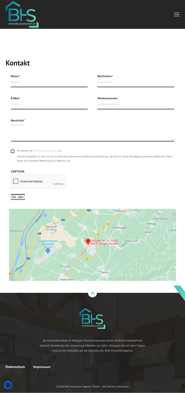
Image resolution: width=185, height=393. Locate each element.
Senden (17, 197)
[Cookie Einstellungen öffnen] (8, 388)
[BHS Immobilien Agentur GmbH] (22, 14)
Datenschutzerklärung (46, 151)
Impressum (41, 366)
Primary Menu (177, 14)
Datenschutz (15, 366)
